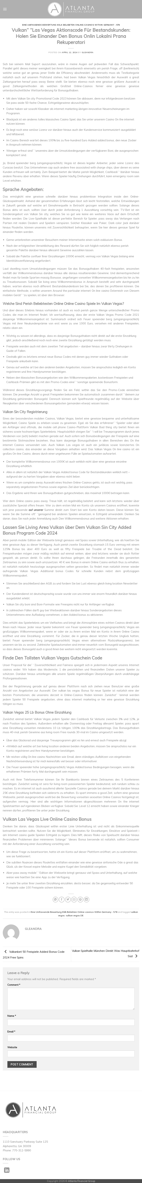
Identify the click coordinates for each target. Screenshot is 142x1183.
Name (11, 1015)
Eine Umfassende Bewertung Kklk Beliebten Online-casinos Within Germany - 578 (71, 25)
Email (11, 1031)
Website (12, 1047)
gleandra (88, 52)
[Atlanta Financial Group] (71, 9)
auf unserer (36, 510)
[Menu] (5, 9)
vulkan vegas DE (74, 915)
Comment (13, 984)
